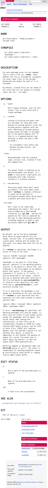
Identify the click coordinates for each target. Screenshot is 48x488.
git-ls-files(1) (34, 403)
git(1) (23, 348)
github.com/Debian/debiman (29, 482)
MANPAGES (10, 1)
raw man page (27, 433)
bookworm (10, 13)
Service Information (15, 10)
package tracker (28, 430)
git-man (17, 13)
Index (9, 4)
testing (24, 452)
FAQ (30, 4)
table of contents (29, 439)
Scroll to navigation (10, 19)
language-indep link (30, 426)
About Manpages (20, 4)
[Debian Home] (3, 4)
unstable (25, 455)
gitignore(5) (15, 149)
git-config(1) (20, 403)
